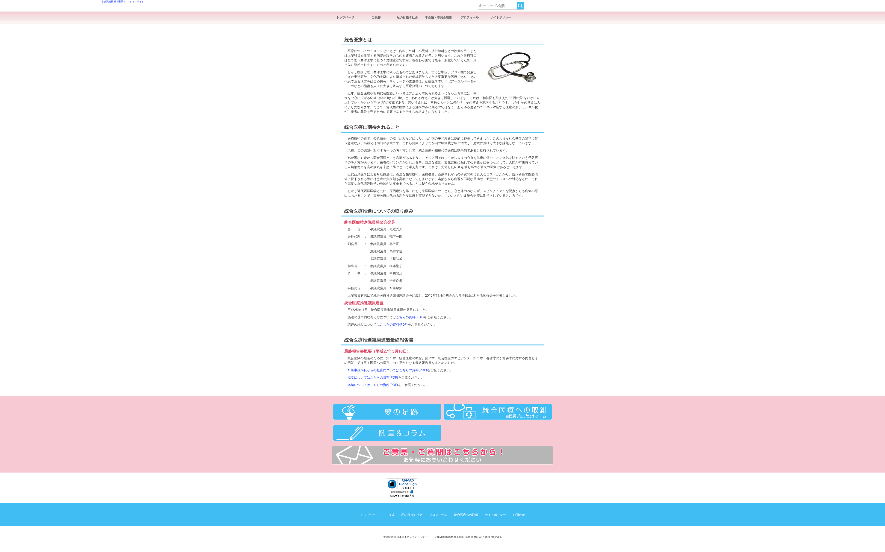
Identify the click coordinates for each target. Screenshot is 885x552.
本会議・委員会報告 (438, 17)
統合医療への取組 (466, 515)
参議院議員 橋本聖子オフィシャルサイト (380, 6)
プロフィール (470, 17)
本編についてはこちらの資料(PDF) (373, 385)
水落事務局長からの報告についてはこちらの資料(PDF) (387, 370)
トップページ (345, 17)
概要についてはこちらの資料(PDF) (373, 377)
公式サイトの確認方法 (402, 495)
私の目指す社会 (407, 17)
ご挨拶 (376, 17)
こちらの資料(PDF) (410, 317)
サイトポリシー (500, 17)
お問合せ (519, 515)
